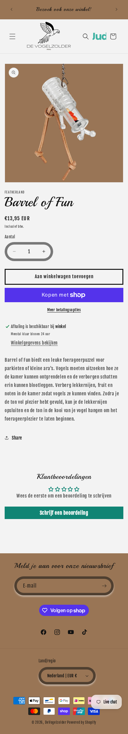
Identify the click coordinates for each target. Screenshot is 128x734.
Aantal (10, 236)
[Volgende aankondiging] (116, 9)
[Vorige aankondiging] (11, 9)
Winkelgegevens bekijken (34, 343)
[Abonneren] (104, 585)
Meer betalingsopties (64, 309)
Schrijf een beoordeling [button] (64, 513)
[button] (12, 36)
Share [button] (17, 438)
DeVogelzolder (55, 722)
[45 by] (99, 38)
